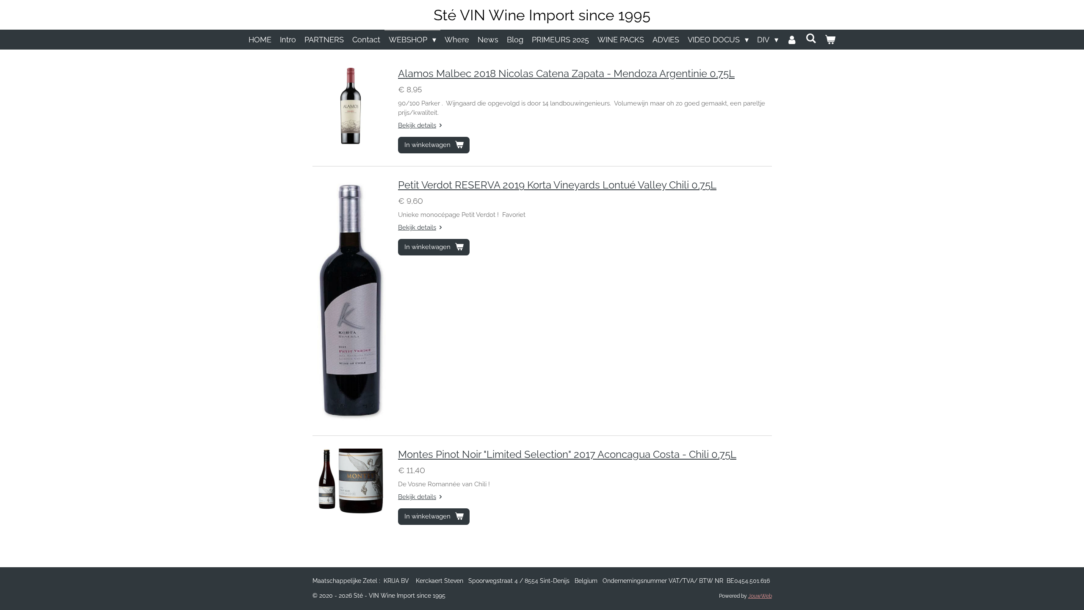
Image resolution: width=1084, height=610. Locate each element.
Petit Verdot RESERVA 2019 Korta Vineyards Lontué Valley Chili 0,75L (557, 185)
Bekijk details (417, 125)
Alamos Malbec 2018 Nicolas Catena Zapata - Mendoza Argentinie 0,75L (566, 74)
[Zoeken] (811, 38)
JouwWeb (760, 596)
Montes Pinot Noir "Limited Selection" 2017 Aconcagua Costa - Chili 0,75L (567, 454)
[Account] (792, 40)
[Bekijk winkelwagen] (830, 40)
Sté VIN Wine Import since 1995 (542, 15)
